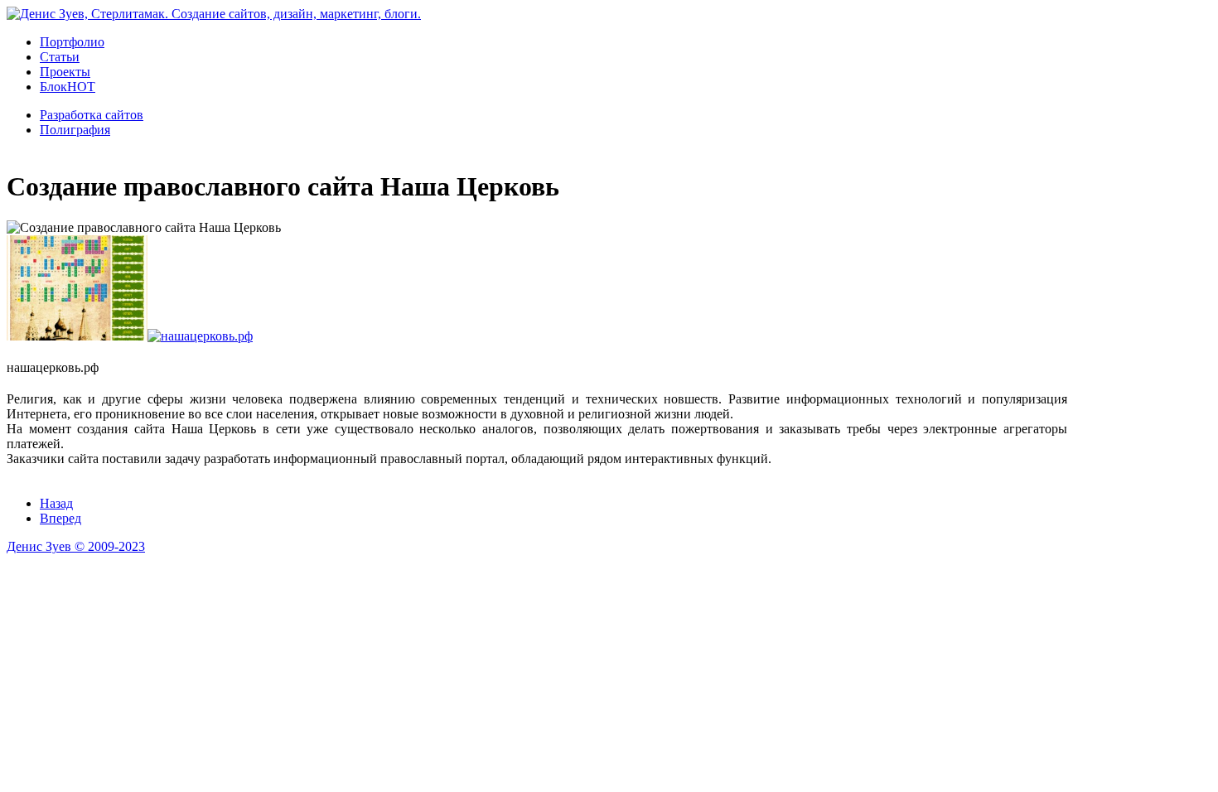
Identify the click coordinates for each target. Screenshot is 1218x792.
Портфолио (72, 42)
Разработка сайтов (91, 115)
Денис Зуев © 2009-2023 (76, 546)
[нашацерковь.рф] (77, 336)
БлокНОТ (67, 87)
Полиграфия (75, 130)
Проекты (65, 72)
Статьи (60, 57)
